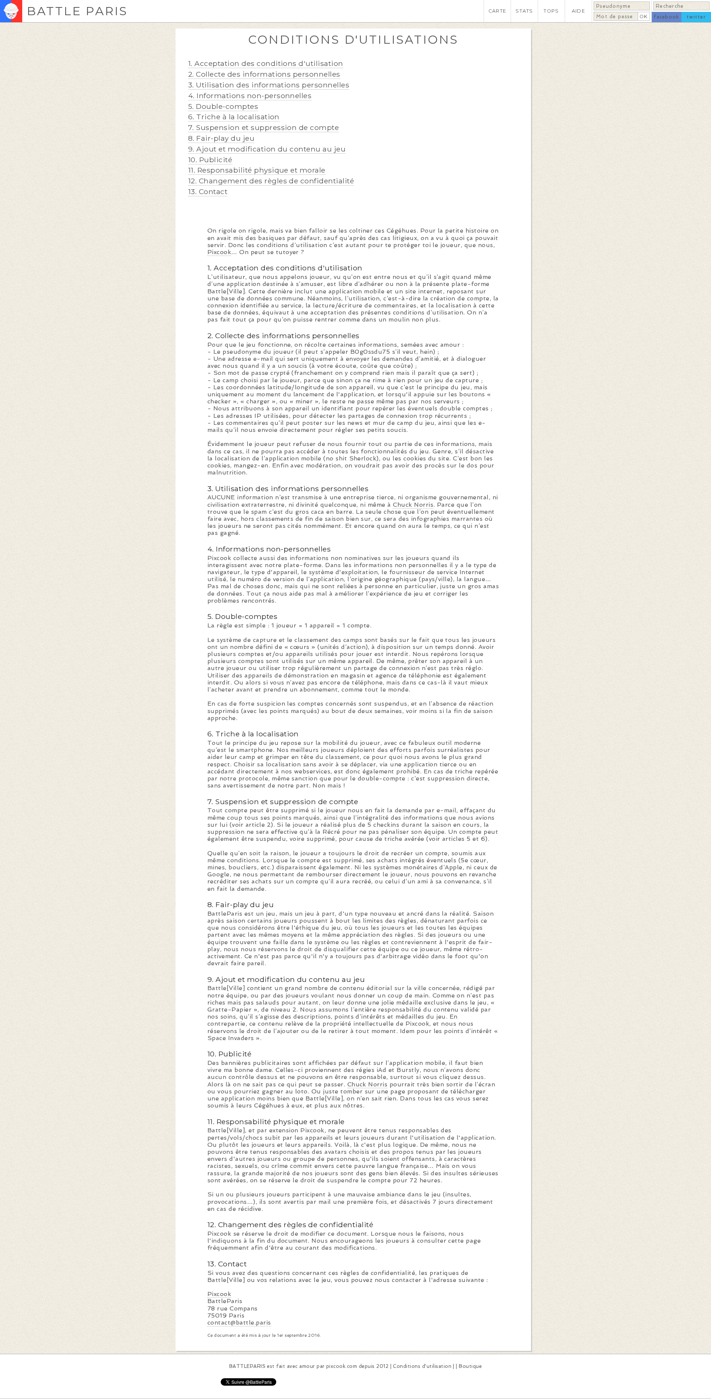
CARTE (497, 11)
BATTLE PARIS (77, 11)
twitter (696, 17)
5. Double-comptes (223, 106)
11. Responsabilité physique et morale (257, 170)
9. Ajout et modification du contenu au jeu (267, 148)
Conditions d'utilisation (422, 1366)
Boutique (470, 1366)
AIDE (578, 11)
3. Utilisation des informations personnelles (268, 84)
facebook (666, 17)
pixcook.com (341, 1366)
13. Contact (207, 191)
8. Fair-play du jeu (221, 138)
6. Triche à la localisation (234, 116)
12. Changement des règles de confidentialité (271, 180)
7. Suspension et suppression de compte (263, 127)
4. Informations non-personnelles (249, 95)
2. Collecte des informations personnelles (264, 74)
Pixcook (219, 252)
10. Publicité (210, 159)
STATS (524, 11)
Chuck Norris (413, 504)
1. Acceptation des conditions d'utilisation (265, 63)
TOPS (551, 11)
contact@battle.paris (239, 1322)
